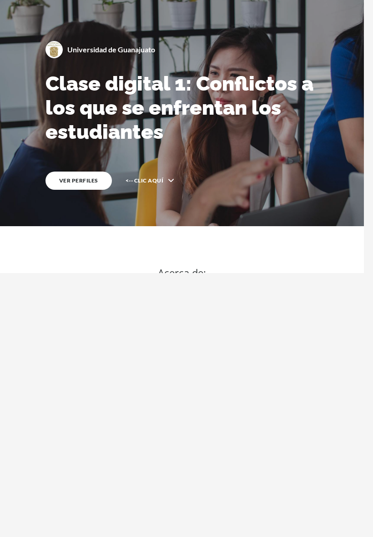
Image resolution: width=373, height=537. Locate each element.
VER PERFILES (78, 180)
